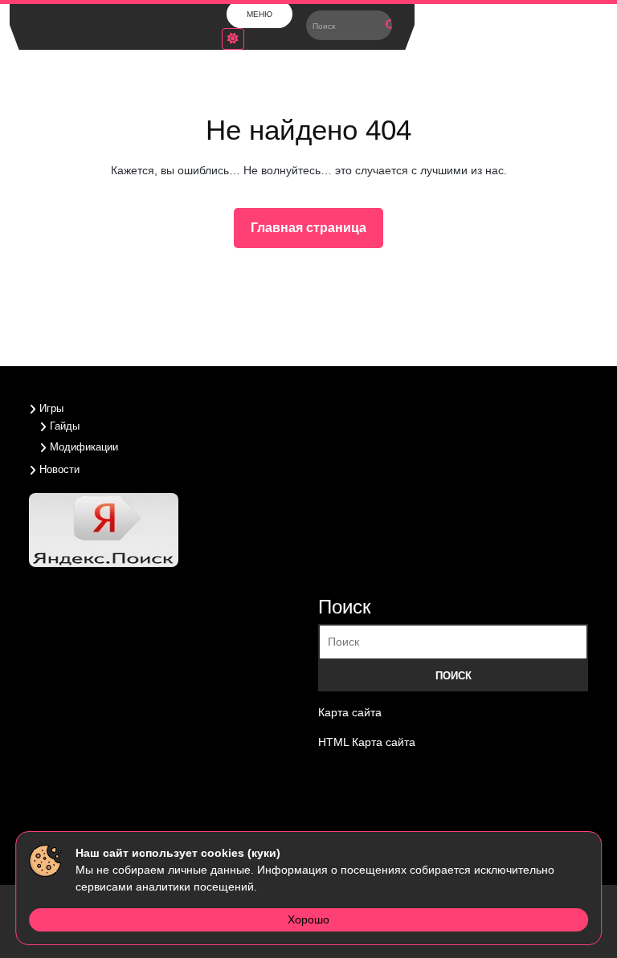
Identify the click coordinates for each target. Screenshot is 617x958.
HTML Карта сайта (366, 742)
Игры (51, 408)
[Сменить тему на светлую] (233, 39)
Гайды (65, 426)
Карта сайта (350, 712)
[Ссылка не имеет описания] (355, 799)
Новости (59, 469)
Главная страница (315, 232)
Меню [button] (259, 14)
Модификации (84, 447)
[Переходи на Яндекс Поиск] (105, 528)
